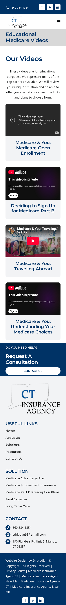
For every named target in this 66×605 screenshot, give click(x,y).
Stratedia (38, 561)
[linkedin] (57, 7)
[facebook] (42, 7)
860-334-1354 (20, 7)
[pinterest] (50, 7)
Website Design (16, 561)
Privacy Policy (15, 571)
